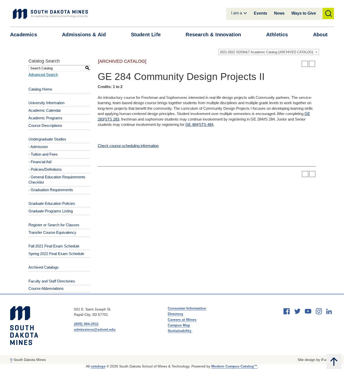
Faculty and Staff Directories (51, 281)
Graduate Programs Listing (50, 211)
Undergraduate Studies (47, 139)
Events (260, 13)
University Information (46, 103)
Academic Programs (45, 118)
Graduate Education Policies (51, 203)
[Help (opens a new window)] (312, 64)
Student (146, 34)
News (279, 13)
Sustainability (180, 331)
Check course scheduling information (128, 146)
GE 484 (191, 124)
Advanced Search (43, 74)
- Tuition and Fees (43, 154)
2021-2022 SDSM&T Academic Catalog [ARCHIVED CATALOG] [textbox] (266, 52)
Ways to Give (303, 13)
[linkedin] (329, 311)
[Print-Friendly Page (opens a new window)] (305, 64)
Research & (213, 34)
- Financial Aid (39, 162)
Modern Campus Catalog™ (234, 366)
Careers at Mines (182, 320)
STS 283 (112, 119)
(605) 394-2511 (86, 324)
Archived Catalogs (43, 267)
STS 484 (206, 124)
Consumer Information (187, 308)
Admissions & (84, 34)
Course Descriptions (45, 125)
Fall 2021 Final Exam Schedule (53, 246)
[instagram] (319, 311)
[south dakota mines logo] (50, 14)
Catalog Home (40, 89)
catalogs (98, 366)
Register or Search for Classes (53, 225)
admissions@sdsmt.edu (95, 329)
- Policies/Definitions (45, 169)
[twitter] (297, 311)
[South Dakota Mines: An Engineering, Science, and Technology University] (24, 325)
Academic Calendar (44, 110)
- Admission (38, 147)
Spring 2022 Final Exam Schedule (56, 253)
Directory (175, 314)
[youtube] (308, 311)
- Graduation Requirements (50, 190)
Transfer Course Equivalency (52, 232)
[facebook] (286, 311)
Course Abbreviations (46, 288)
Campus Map (179, 325)
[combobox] (268, 52)
